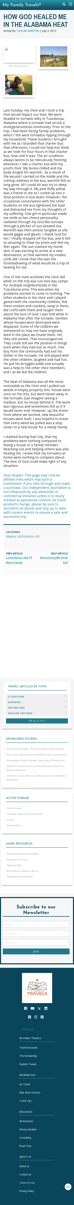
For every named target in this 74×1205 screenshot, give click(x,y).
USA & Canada (14, 808)
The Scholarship (28, 1055)
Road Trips (25, 1146)
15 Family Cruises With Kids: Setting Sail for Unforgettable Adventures (36, 777)
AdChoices (28, 1029)
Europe (10, 819)
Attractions (16, 696)
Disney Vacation (28, 1129)
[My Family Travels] (37, 987)
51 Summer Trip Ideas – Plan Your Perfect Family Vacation (35, 749)
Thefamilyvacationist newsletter (23, 853)
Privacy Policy (26, 1190)
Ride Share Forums (29, 1092)
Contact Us (25, 1174)
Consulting (25, 1137)
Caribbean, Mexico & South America (25, 814)
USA (37, 536)
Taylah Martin (28, 31)
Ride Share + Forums (17, 859)
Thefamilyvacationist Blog (20, 876)
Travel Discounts (28, 1047)
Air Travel (24, 1084)
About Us (24, 1166)
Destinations (16, 707)
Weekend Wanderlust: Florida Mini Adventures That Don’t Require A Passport (35, 768)
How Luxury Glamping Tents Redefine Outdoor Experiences (36, 754)
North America (25, 536)
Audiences (14, 702)
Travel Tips (25, 1100)
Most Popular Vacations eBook (22, 871)
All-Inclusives (26, 1121)
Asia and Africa (14, 825)
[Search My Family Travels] (64, 5)
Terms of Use (27, 1182)
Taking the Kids (14, 865)
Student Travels (27, 1064)
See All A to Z (37, 720)
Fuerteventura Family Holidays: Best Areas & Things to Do (36, 760)
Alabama (11, 536)
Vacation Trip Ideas (20, 713)
